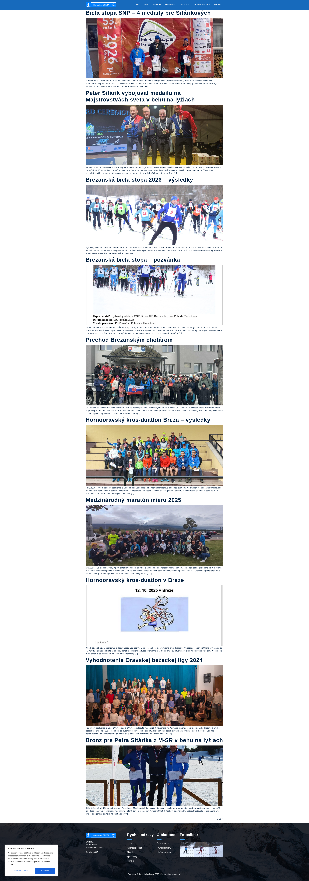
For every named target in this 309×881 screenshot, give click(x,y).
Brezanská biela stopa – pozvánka (133, 260)
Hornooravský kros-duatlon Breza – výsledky (148, 420)
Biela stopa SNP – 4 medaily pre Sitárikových (148, 13)
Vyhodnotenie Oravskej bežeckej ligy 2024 (144, 660)
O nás (146, 5)
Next (220, 819)
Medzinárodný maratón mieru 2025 (133, 500)
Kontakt (217, 5)
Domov (136, 5)
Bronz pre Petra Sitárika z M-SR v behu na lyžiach (154, 740)
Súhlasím (45, 871)
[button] (186, 844)
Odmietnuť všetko (21, 871)
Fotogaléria (184, 5)
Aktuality (157, 5)
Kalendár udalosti (202, 5)
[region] (31, 860)
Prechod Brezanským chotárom (129, 340)
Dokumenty (170, 5)
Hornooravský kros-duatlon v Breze (135, 580)
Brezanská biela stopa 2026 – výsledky (139, 180)
